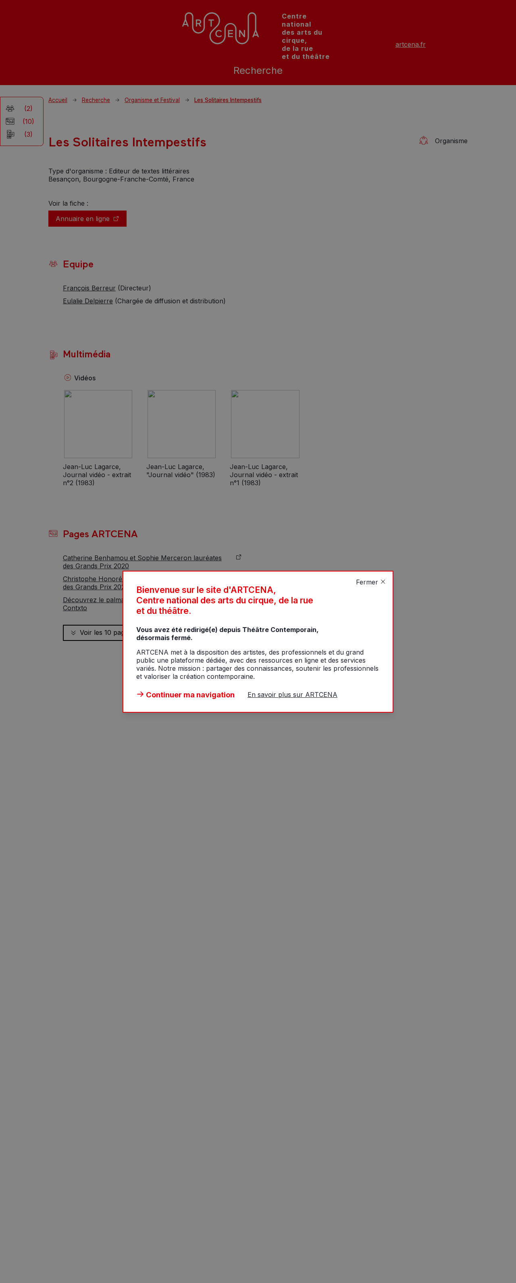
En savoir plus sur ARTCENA (292, 695)
